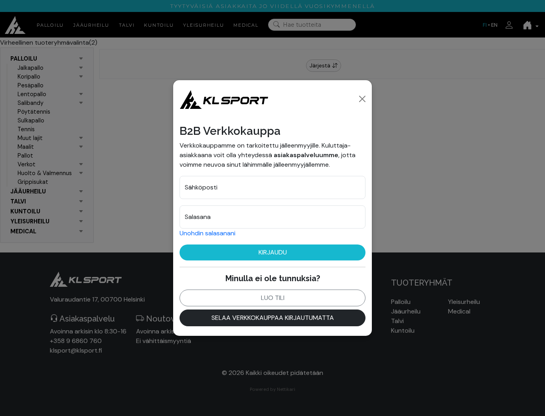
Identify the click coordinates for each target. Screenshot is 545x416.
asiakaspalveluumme (306, 155)
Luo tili (272, 298)
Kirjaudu (273, 252)
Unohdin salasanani (207, 233)
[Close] (362, 99)
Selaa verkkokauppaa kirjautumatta (272, 317)
